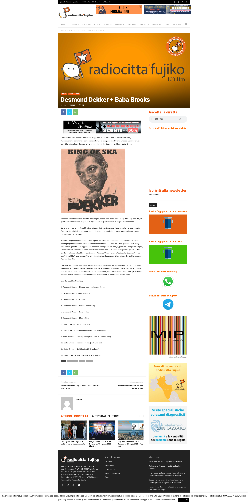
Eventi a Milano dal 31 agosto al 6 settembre (165, 462)
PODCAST (143, 24)
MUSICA (106, 24)
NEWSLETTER (106, 2)
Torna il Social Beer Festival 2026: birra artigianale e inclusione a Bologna (167, 488)
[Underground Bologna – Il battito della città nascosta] (74, 430)
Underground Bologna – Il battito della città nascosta (73, 442)
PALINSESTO (132, 24)
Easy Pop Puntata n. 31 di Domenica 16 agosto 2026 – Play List (100, 443)
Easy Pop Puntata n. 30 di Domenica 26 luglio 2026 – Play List (130, 443)
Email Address (154, 195)
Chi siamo (108, 462)
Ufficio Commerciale (112, 473)
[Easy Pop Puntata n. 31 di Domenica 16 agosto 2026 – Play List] (102, 430)
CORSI (167, 24)
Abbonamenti (74, 24)
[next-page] (142, 416)
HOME (63, 24)
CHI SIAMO (86, 2)
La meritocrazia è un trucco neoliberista (130, 387)
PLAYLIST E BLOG (79, 30)
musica (82, 361)
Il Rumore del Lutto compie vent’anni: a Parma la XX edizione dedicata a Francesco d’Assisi (167, 474)
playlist (89, 361)
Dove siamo (109, 466)
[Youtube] (186, 2)
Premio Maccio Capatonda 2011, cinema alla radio (80, 387)
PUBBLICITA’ (156, 24)
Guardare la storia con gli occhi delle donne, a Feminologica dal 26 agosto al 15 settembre (166, 481)
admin (65, 105)
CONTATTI (96, 2)
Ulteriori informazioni (165, 500)
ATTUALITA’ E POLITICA (90, 24)
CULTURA (118, 24)
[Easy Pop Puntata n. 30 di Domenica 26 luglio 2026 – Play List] (131, 430)
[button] (186, 24)
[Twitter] (182, 2)
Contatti (107, 477)
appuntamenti (73, 361)
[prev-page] (139, 416)
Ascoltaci (177, 24)
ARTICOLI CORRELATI (75, 416)
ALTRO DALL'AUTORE (105, 416)
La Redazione (110, 469)
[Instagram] (178, 2)
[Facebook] (174, 2)
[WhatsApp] (75, 112)
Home (62, 30)
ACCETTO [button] (184, 500)
